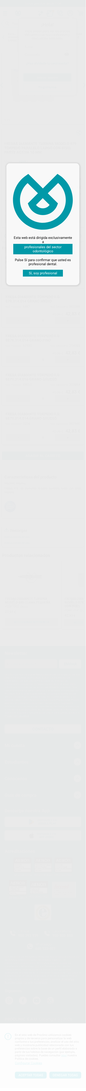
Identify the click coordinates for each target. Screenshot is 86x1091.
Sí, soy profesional (43, 273)
